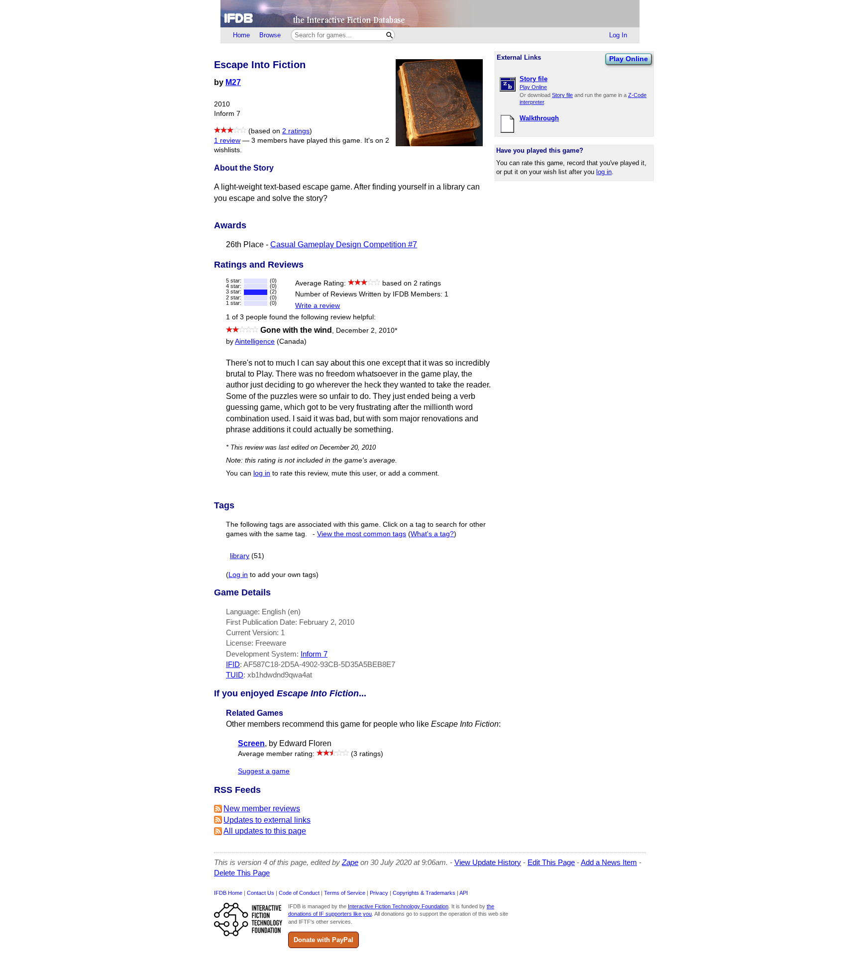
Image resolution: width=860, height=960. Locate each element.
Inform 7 (314, 654)
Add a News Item (609, 862)
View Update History (487, 862)
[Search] (389, 35)
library (239, 556)
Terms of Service (344, 893)
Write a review (317, 305)
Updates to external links (267, 820)
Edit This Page (551, 862)
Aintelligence (255, 341)
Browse (270, 35)
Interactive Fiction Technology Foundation (398, 906)
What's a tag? (432, 534)
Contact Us (260, 893)
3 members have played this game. (306, 140)
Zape (350, 862)
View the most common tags (361, 534)
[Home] (430, 13)
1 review (227, 140)
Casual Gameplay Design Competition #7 (343, 244)
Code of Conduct (299, 893)
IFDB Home (228, 893)
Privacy (379, 893)
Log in (238, 574)
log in (604, 172)
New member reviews (261, 808)
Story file (562, 95)
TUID (234, 675)
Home (241, 35)
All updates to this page (264, 831)
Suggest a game (264, 771)
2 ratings (296, 131)
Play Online (628, 59)
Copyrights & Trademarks (424, 893)
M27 (233, 82)
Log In (618, 35)
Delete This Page (242, 872)
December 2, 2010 (366, 330)
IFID (233, 664)
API (463, 893)
